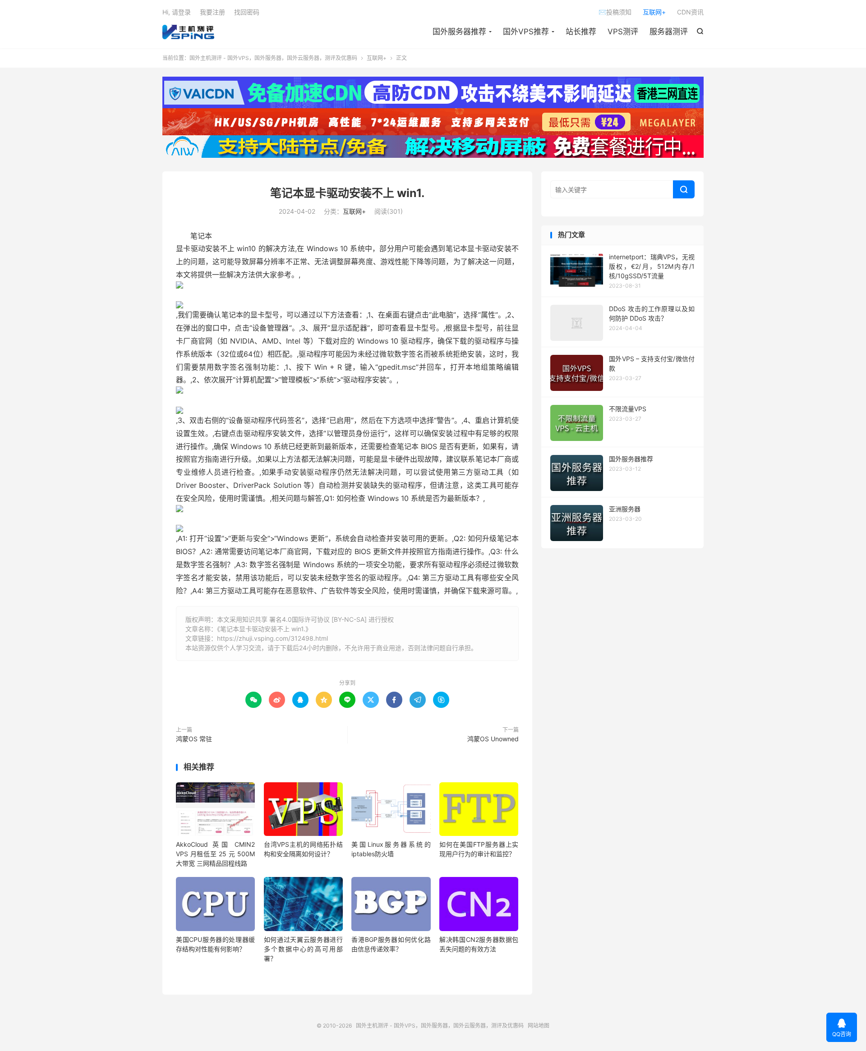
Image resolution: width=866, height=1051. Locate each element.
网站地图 (538, 1025)
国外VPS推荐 (526, 31)
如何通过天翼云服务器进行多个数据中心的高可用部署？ (303, 949)
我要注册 (212, 12)
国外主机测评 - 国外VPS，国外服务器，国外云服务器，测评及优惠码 (188, 32)
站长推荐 (581, 31)
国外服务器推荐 (459, 31)
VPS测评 (623, 31)
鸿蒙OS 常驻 (194, 739)
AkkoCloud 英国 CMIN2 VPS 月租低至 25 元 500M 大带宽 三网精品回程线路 (215, 853)
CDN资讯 (690, 12)
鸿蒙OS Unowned (493, 739)
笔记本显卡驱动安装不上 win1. (347, 193)
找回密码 (246, 12)
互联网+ (654, 12)
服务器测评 (669, 31)
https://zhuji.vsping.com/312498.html (272, 638)
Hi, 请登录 (176, 12)
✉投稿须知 (615, 12)
